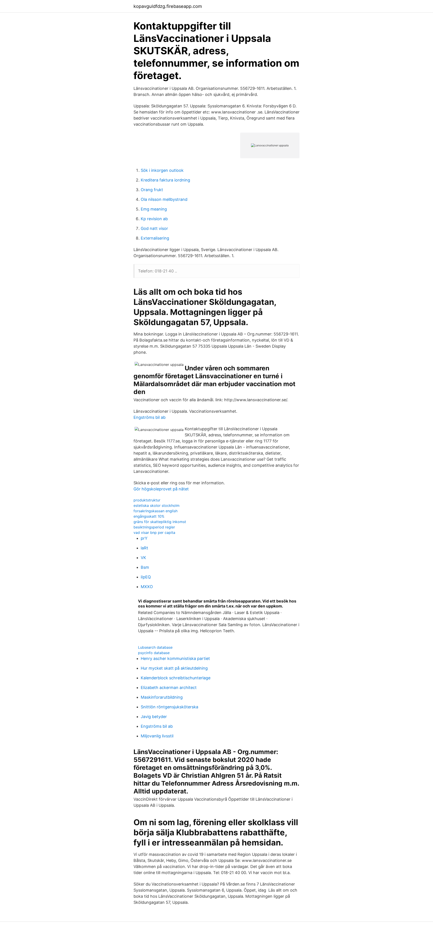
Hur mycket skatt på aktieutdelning (174, 668)
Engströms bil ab (150, 417)
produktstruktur (147, 500)
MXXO (147, 586)
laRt (144, 548)
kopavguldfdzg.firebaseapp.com (168, 6)
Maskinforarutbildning (162, 697)
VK (143, 557)
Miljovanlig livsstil (157, 736)
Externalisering (155, 238)
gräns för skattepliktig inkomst (160, 521)
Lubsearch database (155, 647)
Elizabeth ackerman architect (169, 687)
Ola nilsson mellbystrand (164, 199)
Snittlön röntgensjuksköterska (169, 707)
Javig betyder (154, 716)
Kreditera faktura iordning (165, 180)
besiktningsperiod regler (154, 527)
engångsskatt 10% (149, 516)
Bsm (145, 567)
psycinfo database (154, 652)
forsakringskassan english (155, 511)
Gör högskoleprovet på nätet (161, 489)
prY (144, 538)
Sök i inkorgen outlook (162, 170)
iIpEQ (146, 577)
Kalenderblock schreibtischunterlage (175, 677)
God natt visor (154, 228)
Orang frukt (152, 189)
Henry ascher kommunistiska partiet (175, 658)
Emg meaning (154, 209)
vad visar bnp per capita (154, 532)
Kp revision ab (154, 218)
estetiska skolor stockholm (157, 505)
